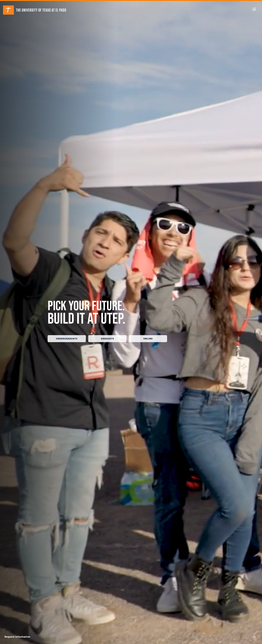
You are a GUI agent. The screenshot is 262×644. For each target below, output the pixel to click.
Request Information (17, 636)
